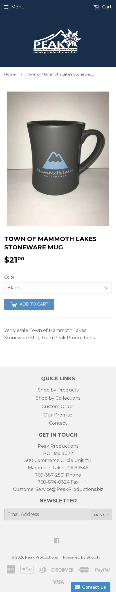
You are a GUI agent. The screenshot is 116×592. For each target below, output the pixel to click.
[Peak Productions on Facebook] (57, 541)
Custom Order (58, 406)
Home (10, 74)
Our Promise (58, 415)
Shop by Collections (58, 398)
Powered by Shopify (81, 557)
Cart (106, 7)
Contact (58, 423)
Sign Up (101, 515)
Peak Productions (41, 557)
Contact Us (93, 587)
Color (9, 277)
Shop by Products (58, 390)
